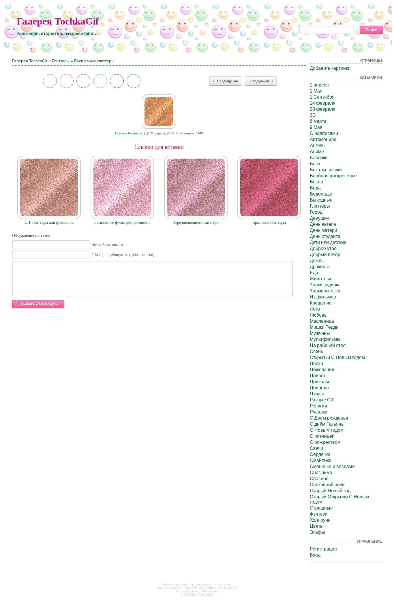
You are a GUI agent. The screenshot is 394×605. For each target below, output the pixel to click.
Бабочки (319, 157)
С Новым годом (327, 430)
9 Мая (316, 127)
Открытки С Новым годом (337, 357)
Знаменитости (325, 290)
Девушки (319, 218)
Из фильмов (323, 296)
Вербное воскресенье (333, 175)
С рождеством (325, 442)
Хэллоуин (320, 520)
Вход (315, 555)
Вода (315, 187)
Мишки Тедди (324, 327)
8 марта (318, 121)
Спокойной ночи (327, 484)
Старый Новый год (330, 490)
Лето (315, 309)
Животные (321, 278)
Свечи (316, 448)
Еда (314, 272)
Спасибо (319, 478)
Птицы (317, 393)
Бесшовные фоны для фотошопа (122, 222)
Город (316, 212)
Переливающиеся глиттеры (195, 222)
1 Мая (316, 91)
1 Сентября (322, 97)
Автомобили (323, 139)
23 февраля (322, 109)
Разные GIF (322, 399)
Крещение (321, 302)
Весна (316, 181)
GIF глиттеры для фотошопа (49, 222)
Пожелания (322, 369)
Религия (318, 405)
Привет (317, 375)
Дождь (317, 260)
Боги (315, 163)
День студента (325, 236)
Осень (316, 351)
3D (313, 115)
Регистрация (323, 548)
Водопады (321, 193)
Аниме (317, 151)
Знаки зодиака (325, 284)
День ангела (323, 224)
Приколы (319, 381)
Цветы (317, 526)
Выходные (321, 200)
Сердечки (320, 454)
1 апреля (319, 84)
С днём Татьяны (327, 424)
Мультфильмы (325, 339)
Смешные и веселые (332, 466)
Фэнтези (318, 514)
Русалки (318, 411)
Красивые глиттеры (269, 222)
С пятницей (322, 436)
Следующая (259, 81)
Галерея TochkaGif (58, 21)
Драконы (319, 266)
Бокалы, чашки (326, 169)
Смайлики (320, 460)
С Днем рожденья (329, 418)
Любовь (318, 315)
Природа (319, 387)
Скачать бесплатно (129, 133)
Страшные (321, 508)
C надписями (324, 133)
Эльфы (317, 532)
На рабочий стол (328, 345)
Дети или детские (328, 242)
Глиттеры (61, 61)
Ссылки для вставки (159, 147)
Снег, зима (321, 472)
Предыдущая (227, 81)
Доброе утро (323, 248)
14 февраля (322, 103)
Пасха (316, 363)
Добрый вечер (325, 254)
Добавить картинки (330, 68)
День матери (323, 230)
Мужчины (320, 333)
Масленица (322, 321)
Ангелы (318, 145)
